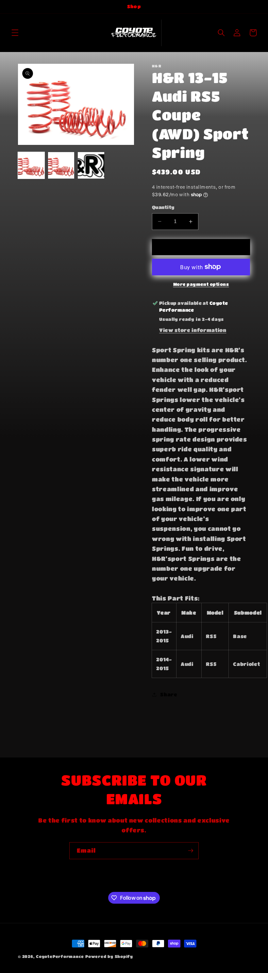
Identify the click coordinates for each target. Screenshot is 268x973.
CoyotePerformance (60, 956)
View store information (192, 330)
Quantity (163, 207)
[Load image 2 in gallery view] (61, 165)
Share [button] (168, 694)
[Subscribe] (190, 850)
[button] (15, 33)
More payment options (201, 284)
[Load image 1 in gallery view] (31, 165)
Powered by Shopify (109, 956)
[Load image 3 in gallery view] (91, 165)
